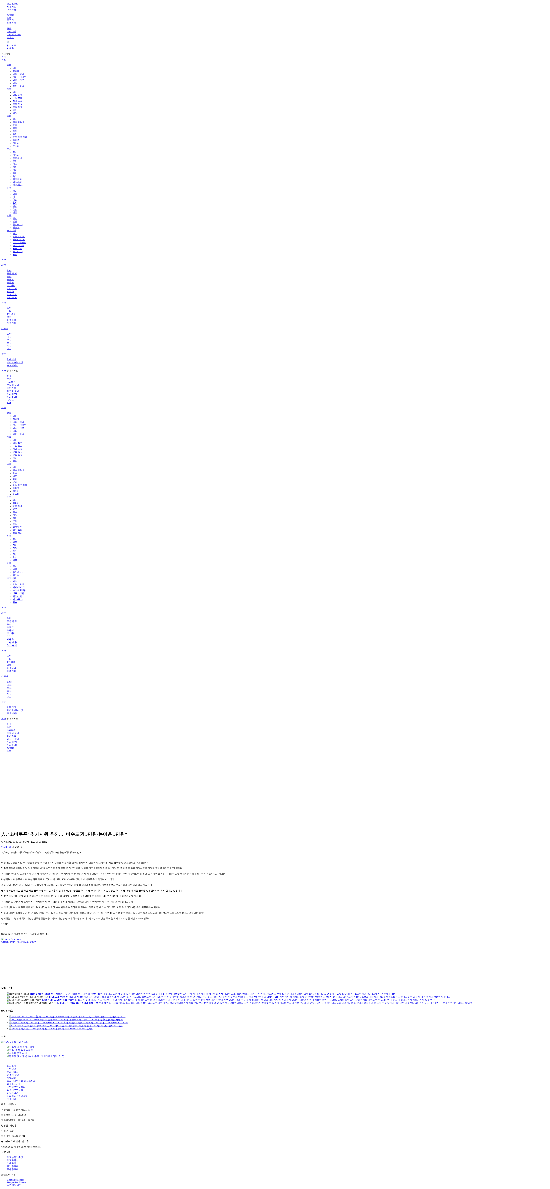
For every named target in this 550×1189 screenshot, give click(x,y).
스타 (9, 311)
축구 (9, 340)
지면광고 (11, 1069)
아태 (15, 131)
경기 (15, 197)
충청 (15, 203)
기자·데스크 (19, 239)
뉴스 (3, 59)
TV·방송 (11, 314)
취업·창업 (12, 297)
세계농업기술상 (15, 1157)
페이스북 (11, 31)
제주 (15, 212)
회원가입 (11, 23)
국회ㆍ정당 (18, 74)
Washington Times (15, 1180)
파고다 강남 (13, 391)
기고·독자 (17, 251)
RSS (9, 17)
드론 (9, 379)
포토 (3, 354)
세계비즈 (11, 6)
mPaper (10, 15)
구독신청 (11, 9)
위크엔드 (17, 179)
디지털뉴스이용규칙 (17, 1096)
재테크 (10, 279)
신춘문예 (11, 1163)
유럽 (15, 134)
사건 (15, 110)
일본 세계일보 (14, 1185)
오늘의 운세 (13, 385)
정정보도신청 (14, 1084)
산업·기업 (12, 288)
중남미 (16, 146)
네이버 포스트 (14, 34)
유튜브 (10, 37)
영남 (15, 206)
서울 (15, 194)
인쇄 (3, 847)
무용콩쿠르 (12, 1169)
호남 (15, 209)
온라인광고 (12, 1072)
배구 (9, 346)
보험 (9, 276)
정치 (9, 65)
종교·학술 (17, 158)
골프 (9, 349)
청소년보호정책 (15, 1090)
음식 (15, 176)
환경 (9, 376)
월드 (15, 254)
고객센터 (11, 1099)
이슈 (3, 260)
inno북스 (11, 382)
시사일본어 (12, 394)
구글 (9, 28)
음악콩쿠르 (12, 1166)
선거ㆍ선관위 (19, 77)
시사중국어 (12, 397)
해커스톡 (11, 388)
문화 (9, 149)
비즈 (3, 265)
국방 (15, 83)
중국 (15, 125)
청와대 (16, 71)
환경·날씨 (17, 101)
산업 (9, 636)
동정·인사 (17, 224)
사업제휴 (11, 1078)
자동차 (10, 291)
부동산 (10, 282)
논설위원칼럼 (19, 242)
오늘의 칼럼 (19, 236)
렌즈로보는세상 (15, 362)
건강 (15, 167)
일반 (15, 68)
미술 (15, 164)
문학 (15, 173)
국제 (9, 116)
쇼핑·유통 (12, 294)
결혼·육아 (17, 185)
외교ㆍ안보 (18, 80)
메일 (8, 847)
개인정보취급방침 (16, 1087)
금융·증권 (12, 273)
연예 (3, 303)
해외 (15, 113)
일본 (15, 128)
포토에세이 (12, 365)
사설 (15, 233)
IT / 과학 (11, 285)
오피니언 (11, 230)
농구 (9, 343)
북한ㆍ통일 (18, 86)
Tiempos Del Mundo (16, 1182)
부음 (15, 221)
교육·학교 (17, 107)
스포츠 (4, 328)
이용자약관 (12, 1093)
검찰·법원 (17, 95)
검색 (3, 56)
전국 (9, 188)
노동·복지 (17, 98)
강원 (15, 200)
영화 (9, 317)
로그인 (10, 20)
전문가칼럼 (18, 245)
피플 (9, 215)
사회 (9, 89)
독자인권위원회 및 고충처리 (21, 1081)
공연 (15, 161)
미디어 (16, 155)
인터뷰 (16, 227)
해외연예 (11, 323)
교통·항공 (17, 104)
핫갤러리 (11, 359)
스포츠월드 (12, 3)
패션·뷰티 (17, 182)
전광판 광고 (13, 1075)
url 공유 (15, 847)
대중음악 (11, 320)
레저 (15, 170)
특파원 (16, 140)
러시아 (16, 143)
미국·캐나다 (19, 122)
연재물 (10, 48)
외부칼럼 (17, 248)
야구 (9, 337)
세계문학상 (12, 1160)
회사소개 (11, 1066)
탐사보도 (11, 45)
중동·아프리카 (20, 137)
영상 (3, 370)
